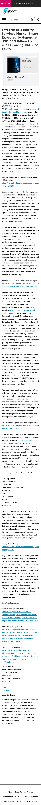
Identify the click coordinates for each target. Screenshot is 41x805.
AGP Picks (5, 3)
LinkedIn (5, 687)
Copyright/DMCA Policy (13, 801)
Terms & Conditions (30, 797)
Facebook (6, 681)
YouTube (5, 690)
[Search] (27, 19)
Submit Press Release (11, 797)
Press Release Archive (24, 792)
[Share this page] (37, 20)
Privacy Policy (31, 801)
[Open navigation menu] (4, 20)
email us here (7, 675)
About (10, 792)
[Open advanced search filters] (32, 19)
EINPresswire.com (10, 109)
